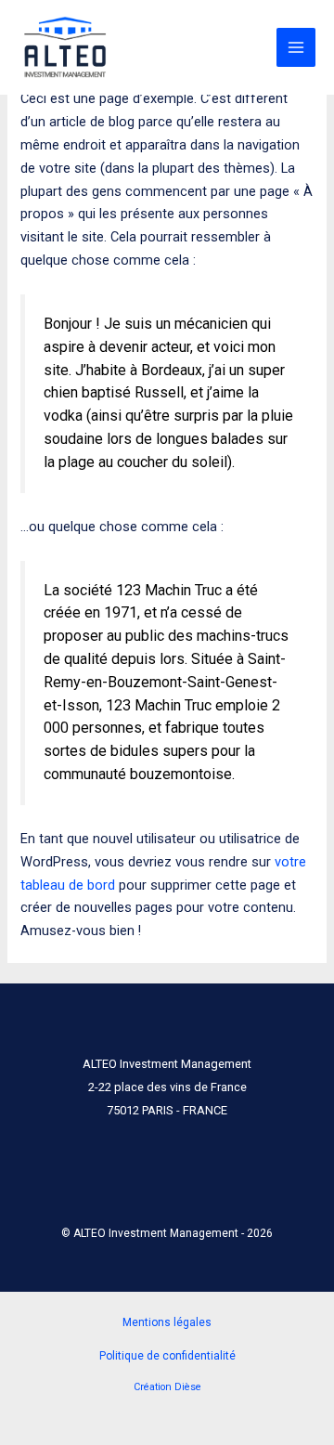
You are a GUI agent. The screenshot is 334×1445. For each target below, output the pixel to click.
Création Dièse (167, 1387)
